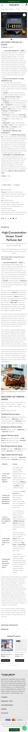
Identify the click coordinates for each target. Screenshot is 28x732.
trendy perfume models (20, 212)
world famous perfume (18, 214)
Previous (2, 26)
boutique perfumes (5, 204)
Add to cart (5, 660)
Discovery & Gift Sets (12, 192)
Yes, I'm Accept (14, 730)
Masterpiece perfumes (6, 208)
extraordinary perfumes (15, 206)
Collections (3, 652)
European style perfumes (17, 204)
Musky (23, 194)
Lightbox (24, 14)
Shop (6, 9)
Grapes (26, 652)
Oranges (7, 196)
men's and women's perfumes (8, 210)
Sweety (12, 196)
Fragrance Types (12, 9)
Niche (2, 196)
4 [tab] (15, 39)
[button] (24, 728)
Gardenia (17, 652)
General (19, 194)
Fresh (11, 194)
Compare (10, 644)
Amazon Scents (19, 654)
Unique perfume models (7, 214)
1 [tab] (11, 39)
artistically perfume (8, 200)
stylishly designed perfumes (7, 212)
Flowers (20, 192)
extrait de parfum (5, 206)
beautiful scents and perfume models (10, 202)
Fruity (18, 9)
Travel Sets (17, 196)
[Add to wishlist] (10, 641)
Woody (3, 198)
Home (2, 9)
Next (25, 26)
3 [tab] (14, 39)
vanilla (22, 196)
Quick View (10, 647)
